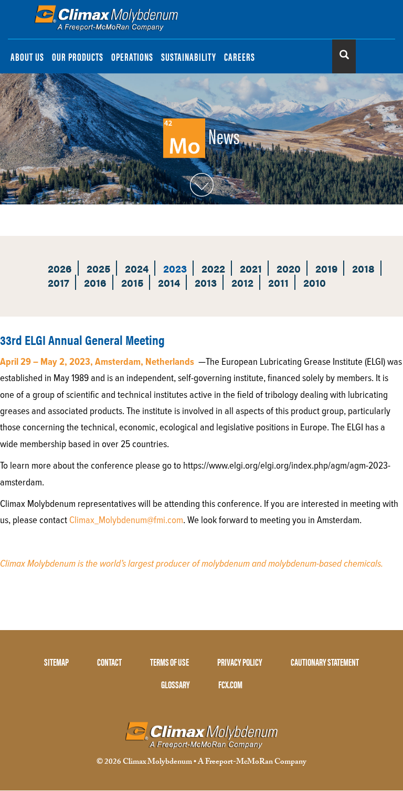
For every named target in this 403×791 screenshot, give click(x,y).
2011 (278, 282)
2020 (289, 268)
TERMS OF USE (169, 662)
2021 (251, 268)
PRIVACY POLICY (239, 662)
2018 (363, 268)
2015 (132, 282)
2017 (58, 282)
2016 (95, 282)
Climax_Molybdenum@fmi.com (126, 520)
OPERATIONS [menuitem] (132, 56)
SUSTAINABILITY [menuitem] (188, 56)
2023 (175, 268)
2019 (326, 268)
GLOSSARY (175, 684)
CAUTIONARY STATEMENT (325, 662)
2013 (206, 282)
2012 (242, 282)
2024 (137, 268)
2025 (98, 268)
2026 (60, 268)
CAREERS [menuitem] (239, 56)
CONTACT (109, 662)
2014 (169, 282)
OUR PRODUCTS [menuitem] (77, 56)
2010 (314, 282)
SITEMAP (56, 662)
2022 (213, 268)
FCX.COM (230, 684)
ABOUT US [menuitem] (27, 56)
